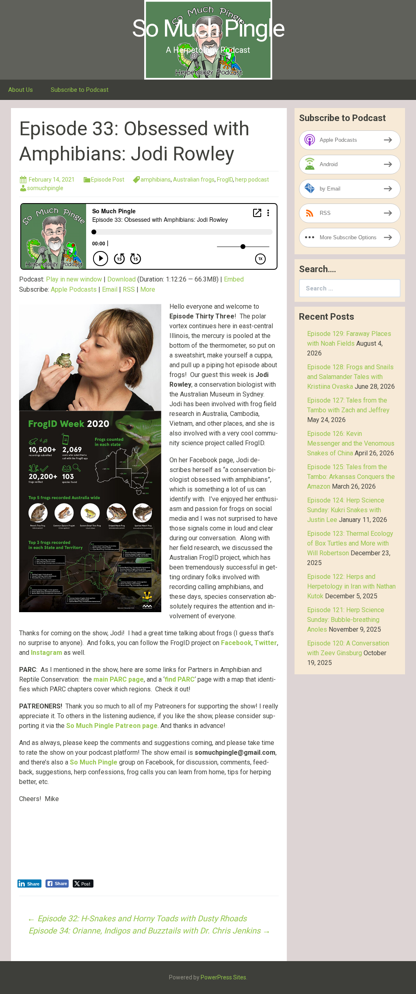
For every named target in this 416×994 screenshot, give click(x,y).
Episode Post (107, 179)
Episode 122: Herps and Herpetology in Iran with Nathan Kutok (351, 586)
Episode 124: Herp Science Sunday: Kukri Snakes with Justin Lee (345, 510)
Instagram (46, 652)
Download (121, 279)
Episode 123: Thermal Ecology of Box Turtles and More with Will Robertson (350, 543)
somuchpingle (45, 188)
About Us (20, 89)
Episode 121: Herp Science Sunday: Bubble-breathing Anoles (345, 619)
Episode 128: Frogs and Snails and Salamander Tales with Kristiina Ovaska (350, 376)
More (147, 289)
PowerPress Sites (223, 977)
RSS (129, 289)
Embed (234, 279)
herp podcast (252, 179)
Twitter (265, 643)
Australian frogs (193, 179)
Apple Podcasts (74, 289)
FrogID (225, 179)
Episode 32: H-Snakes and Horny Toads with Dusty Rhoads (137, 918)
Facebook (236, 643)
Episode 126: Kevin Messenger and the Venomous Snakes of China (350, 443)
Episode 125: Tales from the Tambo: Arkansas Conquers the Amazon (351, 476)
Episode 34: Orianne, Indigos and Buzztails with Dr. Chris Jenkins (149, 931)
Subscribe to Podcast (79, 89)
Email (109, 289)
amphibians (156, 179)
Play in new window (74, 279)
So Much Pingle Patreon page (112, 726)
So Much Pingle (93, 762)
